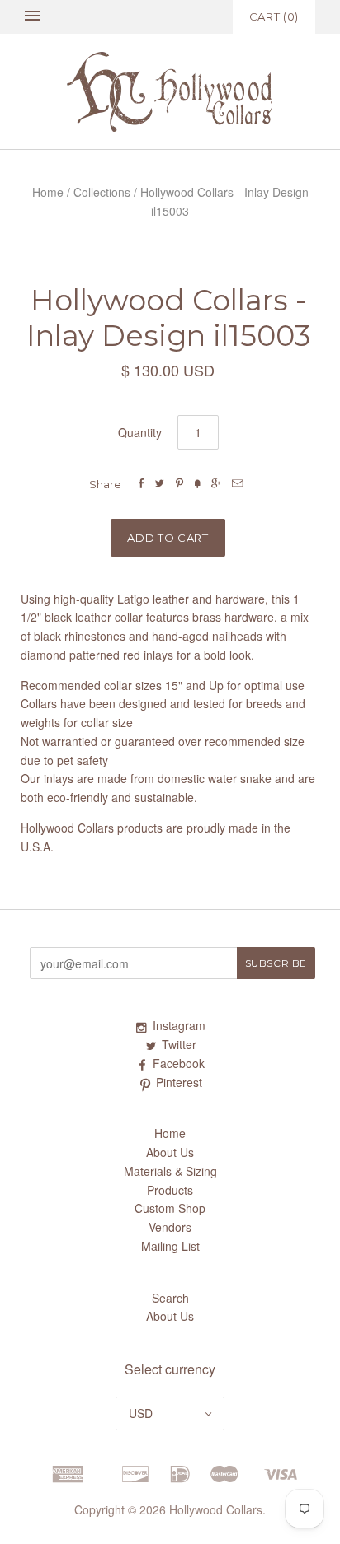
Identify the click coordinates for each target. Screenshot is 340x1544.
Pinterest (179, 1082)
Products (170, 1190)
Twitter (179, 1044)
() (274, 16)
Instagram (179, 1025)
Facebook (179, 1063)
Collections (101, 192)
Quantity (140, 432)
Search (170, 1298)
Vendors (170, 1227)
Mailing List (170, 1246)
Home (48, 192)
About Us (170, 1152)
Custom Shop (170, 1208)
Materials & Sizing (170, 1171)
